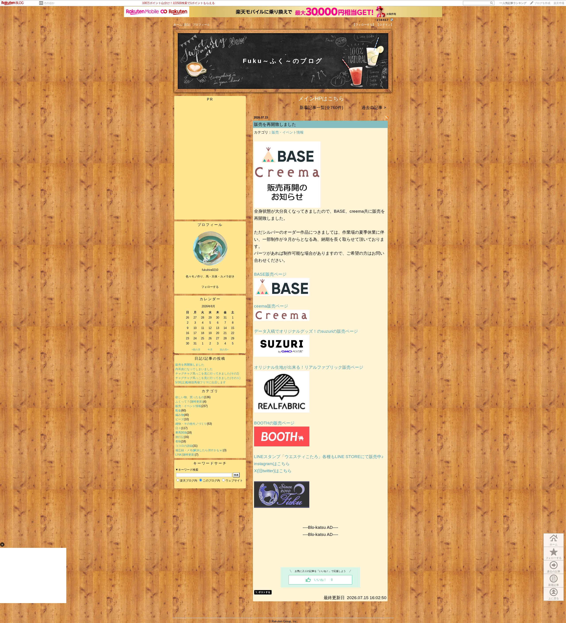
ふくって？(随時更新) (189, 401)
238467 (383, 20)
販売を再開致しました (189, 364)
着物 (178, 441)
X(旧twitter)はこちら (273, 470)
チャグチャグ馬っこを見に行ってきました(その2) (207, 373)
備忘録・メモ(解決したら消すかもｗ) (199, 450)
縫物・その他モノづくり (191, 423)
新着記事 (553, 585)
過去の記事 (553, 571)
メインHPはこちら (321, 98)
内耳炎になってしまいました (194, 369)
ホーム (177, 24)
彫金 (178, 410)
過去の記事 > (373, 107)
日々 (178, 428)
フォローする (210, 287)
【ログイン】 (385, 24)
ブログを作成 (542, 3)
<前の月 (196, 349)
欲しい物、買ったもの (189, 397)
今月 (210, 349)
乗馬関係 (181, 432)
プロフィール (201, 24)
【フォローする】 (363, 24)
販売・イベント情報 (188, 406)
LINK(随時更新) (185, 454)
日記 (187, 24)
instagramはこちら (272, 463)
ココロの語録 (184, 445)
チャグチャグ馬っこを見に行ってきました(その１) (207, 378)
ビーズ (179, 419)
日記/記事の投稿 (210, 358)
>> (512, 3)
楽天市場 (559, 3)
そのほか (49, 3)
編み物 (179, 415)
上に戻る (553, 598)
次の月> (224, 349)
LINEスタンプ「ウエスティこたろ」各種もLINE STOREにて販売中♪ (319, 456)
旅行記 (179, 437)
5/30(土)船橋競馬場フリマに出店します (200, 382)
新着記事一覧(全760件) (321, 107)
